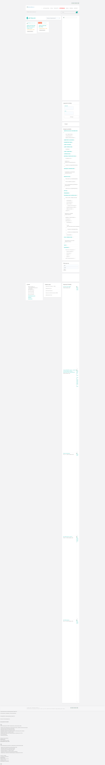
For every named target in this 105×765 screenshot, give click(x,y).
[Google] (77, 3)
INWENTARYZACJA (49, 288)
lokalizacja (29, 297)
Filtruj (65, 269)
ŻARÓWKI (67, 149)
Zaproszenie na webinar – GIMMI (51, 286)
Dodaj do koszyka (30, 31)
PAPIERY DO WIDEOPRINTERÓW (71, 165)
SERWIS (71, 8)
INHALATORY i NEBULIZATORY (71, 197)
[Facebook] (74, 3)
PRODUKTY (56, 8)
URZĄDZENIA (68, 234)
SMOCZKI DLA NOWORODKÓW (71, 188)
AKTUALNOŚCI (46, 8)
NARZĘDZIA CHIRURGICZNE (69, 168)
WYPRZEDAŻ (62, 8)
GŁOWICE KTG (68, 158)
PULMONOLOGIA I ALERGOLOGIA (70, 195)
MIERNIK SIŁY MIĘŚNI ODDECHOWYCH (69, 214)
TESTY (65, 245)
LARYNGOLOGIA (67, 153)
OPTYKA (65, 190)
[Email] (72, 3)
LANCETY (67, 210)
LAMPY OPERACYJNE (68, 146)
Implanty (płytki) (69, 251)
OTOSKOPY (68, 219)
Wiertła (67, 256)
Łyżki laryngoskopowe (70, 258)
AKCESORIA (68, 200)
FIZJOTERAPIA (69, 202)
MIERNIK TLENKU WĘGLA (70, 217)
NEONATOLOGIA (67, 176)
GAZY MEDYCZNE (69, 134)
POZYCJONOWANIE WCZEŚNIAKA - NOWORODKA (71, 185)
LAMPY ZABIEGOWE (68, 151)
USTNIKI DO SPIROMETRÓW (72, 232)
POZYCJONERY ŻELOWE (70, 181)
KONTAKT (76, 8)
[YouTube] (78, 3)
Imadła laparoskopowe (49, 290)
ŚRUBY (67, 254)
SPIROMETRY (68, 220)
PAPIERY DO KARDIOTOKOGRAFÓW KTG (70, 162)
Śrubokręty (68, 253)
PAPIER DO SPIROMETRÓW (72, 229)
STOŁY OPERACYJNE (68, 237)
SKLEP (67, 8)
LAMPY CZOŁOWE (67, 144)
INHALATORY (68, 203)
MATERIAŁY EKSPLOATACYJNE (70, 156)
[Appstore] (75, 3)
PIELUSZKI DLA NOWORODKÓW (71, 178)
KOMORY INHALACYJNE (71, 207)
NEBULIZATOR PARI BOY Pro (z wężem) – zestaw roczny (31, 27)
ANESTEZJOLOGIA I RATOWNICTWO (71, 130)
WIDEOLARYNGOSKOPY (70, 137)
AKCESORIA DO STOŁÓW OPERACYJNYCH (69, 241)
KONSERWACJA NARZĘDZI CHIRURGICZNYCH (70, 173)
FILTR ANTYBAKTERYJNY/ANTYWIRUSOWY (74, 226)
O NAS (51, 8)
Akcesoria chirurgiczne (70, 249)
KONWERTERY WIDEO (68, 142)
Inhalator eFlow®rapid (71, 205)
